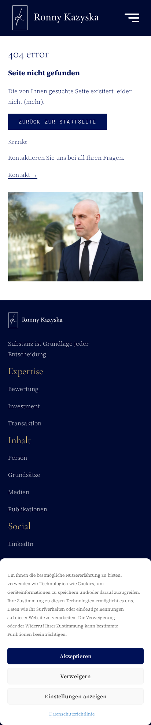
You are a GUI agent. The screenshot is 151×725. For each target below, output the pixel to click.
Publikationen (27, 509)
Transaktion (24, 423)
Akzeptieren (76, 656)
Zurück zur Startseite (57, 121)
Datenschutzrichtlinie (72, 714)
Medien (18, 492)
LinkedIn (20, 544)
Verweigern (75, 676)
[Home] (35, 322)
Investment (24, 406)
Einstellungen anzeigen (76, 696)
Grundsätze (24, 475)
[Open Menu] (132, 18)
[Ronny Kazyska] (56, 18)
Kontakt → (22, 175)
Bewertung (23, 389)
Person (17, 457)
